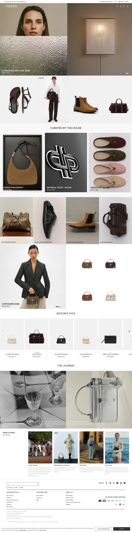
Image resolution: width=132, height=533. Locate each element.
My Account (10, 495)
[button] (104, 1)
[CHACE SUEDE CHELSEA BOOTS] (82, 220)
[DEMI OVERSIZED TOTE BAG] (16, 220)
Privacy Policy (44, 522)
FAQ (37, 500)
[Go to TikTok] (121, 483)
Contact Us (39, 498)
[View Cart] (127, 6)
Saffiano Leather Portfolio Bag (110, 354)
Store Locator (69, 498)
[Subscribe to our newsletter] (38, 484)
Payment (9, 504)
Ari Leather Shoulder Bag (12, 354)
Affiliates (68, 504)
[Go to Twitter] (114, 483)
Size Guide (10, 507)
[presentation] (128, 331)
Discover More (6, 435)
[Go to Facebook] (106, 483)
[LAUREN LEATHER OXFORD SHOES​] (49, 220)
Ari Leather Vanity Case (86, 354)
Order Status (39, 495)
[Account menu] (121, 6)
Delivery (9, 498)
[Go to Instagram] (110, 483)
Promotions (10, 502)
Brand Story (69, 495)
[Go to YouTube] (117, 483)
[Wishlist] (124, 6)
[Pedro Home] (12, 6)
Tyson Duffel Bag (36, 354)
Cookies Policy (54, 522)
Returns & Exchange (12, 500)
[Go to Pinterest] (124, 483)
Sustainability (69, 500)
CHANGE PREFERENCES (103, 529)
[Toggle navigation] (4, 6)
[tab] (124, 73)
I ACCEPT (121, 529)
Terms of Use (35, 522)
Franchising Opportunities (73, 502)
